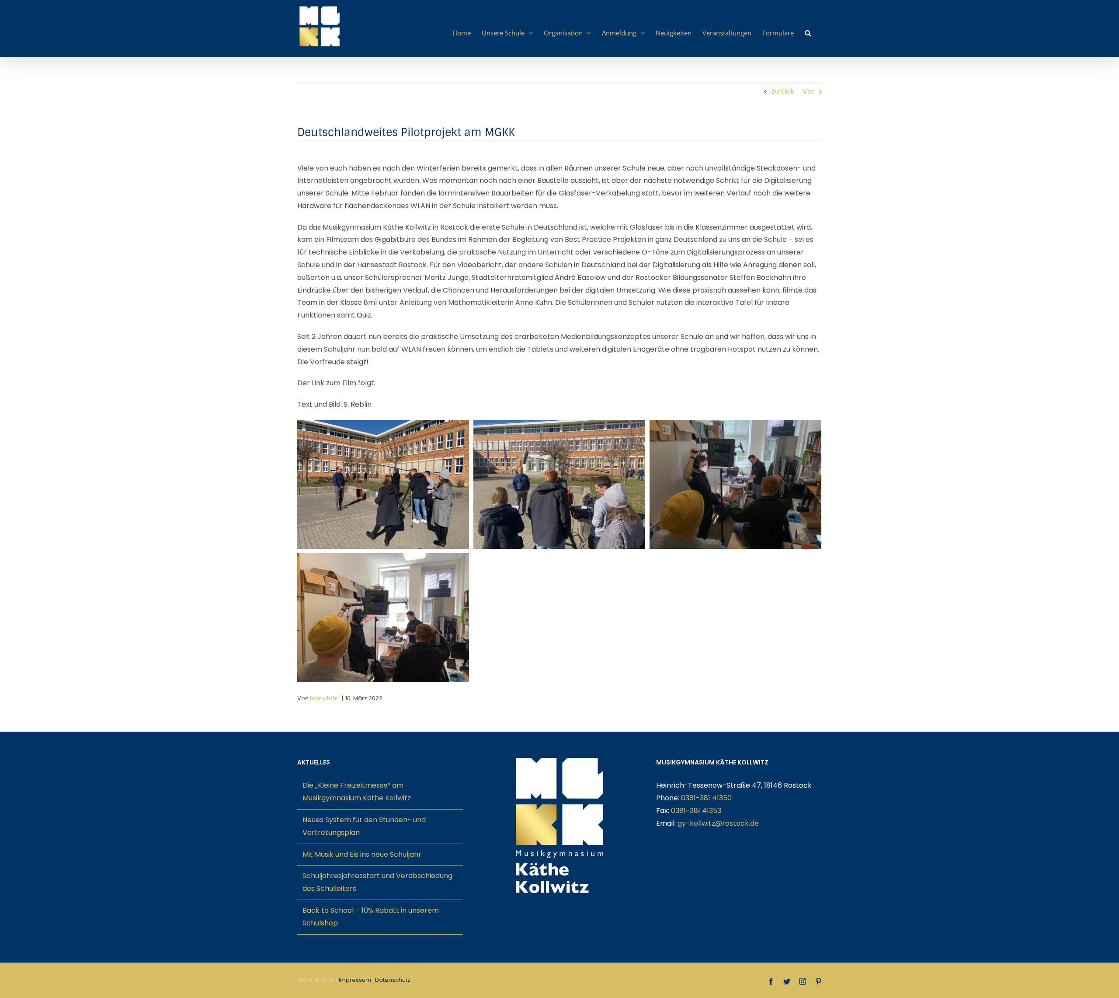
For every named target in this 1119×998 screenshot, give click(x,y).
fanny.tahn (325, 698)
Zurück (782, 91)
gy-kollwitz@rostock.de (718, 823)
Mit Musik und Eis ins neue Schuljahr (361, 854)
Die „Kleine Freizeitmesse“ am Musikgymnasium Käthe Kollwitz (356, 791)
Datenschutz (392, 980)
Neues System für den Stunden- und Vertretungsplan (364, 826)
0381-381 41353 (696, 811)
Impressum (355, 980)
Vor (809, 91)
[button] (808, 33)
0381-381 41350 (706, 798)
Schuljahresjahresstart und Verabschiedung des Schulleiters (377, 882)
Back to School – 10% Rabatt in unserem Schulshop (370, 916)
